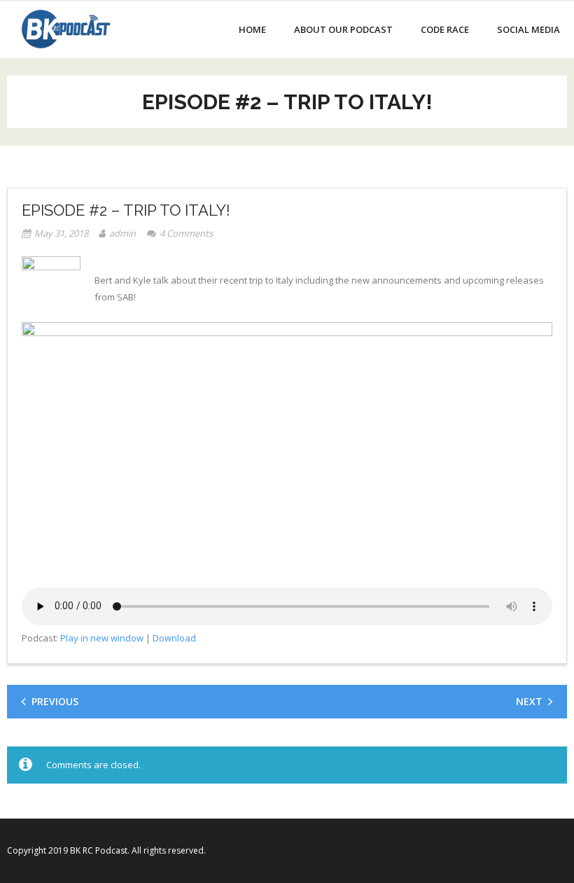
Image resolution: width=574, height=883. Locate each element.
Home (252, 29)
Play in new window (102, 638)
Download (174, 638)
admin (122, 233)
